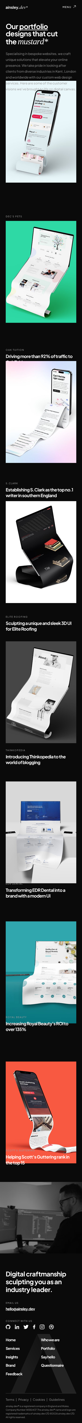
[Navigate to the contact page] (41, 1217)
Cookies (39, 1400)
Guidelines (57, 1400)
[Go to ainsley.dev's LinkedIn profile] (17, 1327)
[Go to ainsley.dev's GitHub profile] (8, 1327)
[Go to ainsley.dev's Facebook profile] (34, 1327)
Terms (10, 1400)
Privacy (23, 1400)
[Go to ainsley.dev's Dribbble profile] (51, 1327)
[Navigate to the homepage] (17, 7)
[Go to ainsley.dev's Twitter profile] (26, 1327)
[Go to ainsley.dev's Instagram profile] (42, 1327)
